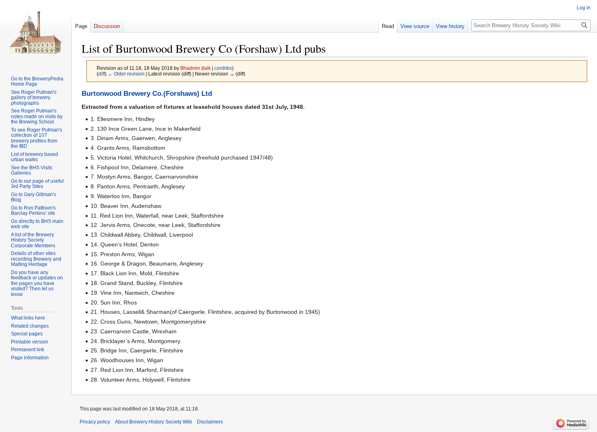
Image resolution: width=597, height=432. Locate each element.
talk (207, 68)
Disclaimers (210, 422)
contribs (223, 68)
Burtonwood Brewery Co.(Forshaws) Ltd (147, 93)
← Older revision (126, 73)
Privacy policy (95, 422)
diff (101, 73)
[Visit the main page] (35, 32)
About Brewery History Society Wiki (153, 422)
